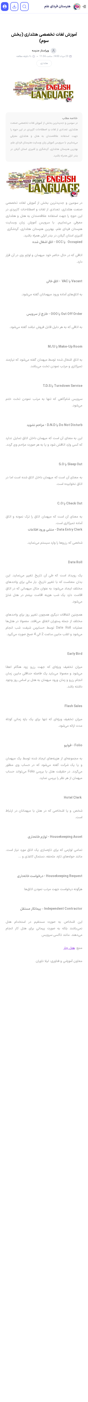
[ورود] (4, 6)
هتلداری (44, 63)
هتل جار (69, 948)
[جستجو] (24, 6)
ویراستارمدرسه (40, 51)
